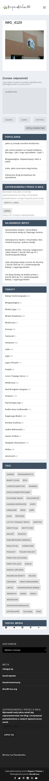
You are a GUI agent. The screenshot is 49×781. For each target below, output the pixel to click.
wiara (23, 593)
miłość (10, 534)
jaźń (31, 510)
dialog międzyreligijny (18, 492)
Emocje (8, 329)
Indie (7, 349)
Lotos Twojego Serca (15, 376)
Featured (9, 336)
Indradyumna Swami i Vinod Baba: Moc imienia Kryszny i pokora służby (23, 240)
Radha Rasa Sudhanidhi (16, 409)
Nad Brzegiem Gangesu (16, 389)
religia (32, 575)
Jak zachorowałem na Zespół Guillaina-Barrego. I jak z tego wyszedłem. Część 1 (24, 151)
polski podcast (27, 552)
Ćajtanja (27, 611)
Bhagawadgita (12, 302)
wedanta (11, 593)
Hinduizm (9, 342)
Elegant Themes (35, 771)
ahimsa (10, 474)
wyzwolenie (13, 611)
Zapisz (7, 211)
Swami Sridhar (12, 436)
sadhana (11, 581)
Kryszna (20, 516)
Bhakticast (10, 322)
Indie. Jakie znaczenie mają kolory (21, 168)
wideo (33, 593)
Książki (8, 369)
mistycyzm (27, 528)
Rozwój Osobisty (13, 422)
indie (22, 510)
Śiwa (38, 611)
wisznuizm (10, 456)
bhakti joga (13, 480)
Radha (28, 563)
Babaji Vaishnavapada (15, 296)
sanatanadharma (29, 581)
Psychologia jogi (13, 402)
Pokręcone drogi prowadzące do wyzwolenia (20, 176)
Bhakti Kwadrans (13, 316)
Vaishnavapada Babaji (28, 587)
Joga (7, 356)
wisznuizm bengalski (18, 605)
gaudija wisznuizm (16, 504)
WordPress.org (9, 689)
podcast (11, 552)
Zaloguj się (7, 669)
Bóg (25, 480)
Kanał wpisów (9, 675)
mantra (37, 522)
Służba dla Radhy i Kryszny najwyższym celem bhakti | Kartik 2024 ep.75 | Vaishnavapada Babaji (24, 252)
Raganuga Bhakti (13, 416)
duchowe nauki (15, 498)
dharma (33, 486)
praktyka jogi (14, 563)
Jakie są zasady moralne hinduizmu (22, 143)
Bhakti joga (10, 309)
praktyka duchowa (17, 558)
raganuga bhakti (16, 575)
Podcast (9, 396)
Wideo (8, 449)
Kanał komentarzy (11, 682)
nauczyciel (12, 546)
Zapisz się (9, 734)
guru (32, 504)
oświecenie (28, 546)
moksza (22, 534)
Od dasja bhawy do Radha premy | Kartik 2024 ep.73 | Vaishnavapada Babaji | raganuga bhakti (21, 277)
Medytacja (10, 382)
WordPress (34, 774)
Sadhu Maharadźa (14, 429)
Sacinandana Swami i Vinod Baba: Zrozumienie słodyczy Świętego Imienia (24, 231)
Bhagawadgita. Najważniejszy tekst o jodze (23, 160)
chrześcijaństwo (16, 486)
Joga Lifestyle (11, 362)
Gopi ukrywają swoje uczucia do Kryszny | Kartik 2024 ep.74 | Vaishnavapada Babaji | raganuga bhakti (24, 264)
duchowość (33, 498)
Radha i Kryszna (15, 569)
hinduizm (11, 510)
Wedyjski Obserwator (15, 442)
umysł (10, 587)
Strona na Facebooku (14, 755)
